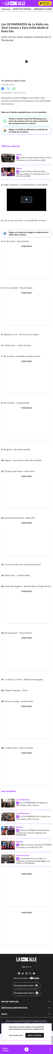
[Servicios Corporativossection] (49, 1008)
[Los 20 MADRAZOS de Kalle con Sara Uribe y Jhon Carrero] (8, 803)
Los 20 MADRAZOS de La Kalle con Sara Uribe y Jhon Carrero (33, 817)
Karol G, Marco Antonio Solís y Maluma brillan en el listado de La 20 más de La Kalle (32, 173)
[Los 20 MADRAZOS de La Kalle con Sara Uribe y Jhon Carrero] (8, 817)
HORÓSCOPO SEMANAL (22, 9)
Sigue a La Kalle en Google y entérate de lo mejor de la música (28, 233)
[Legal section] (49, 1014)
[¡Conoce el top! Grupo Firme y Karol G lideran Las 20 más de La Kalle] (8, 158)
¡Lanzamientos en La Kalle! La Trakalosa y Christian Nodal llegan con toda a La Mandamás (33, 860)
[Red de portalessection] (49, 1001)
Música (19, 154)
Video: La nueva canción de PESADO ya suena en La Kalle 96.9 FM (34, 846)
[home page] (26, 959)
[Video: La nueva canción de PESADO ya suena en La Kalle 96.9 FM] (8, 845)
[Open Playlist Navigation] (50, 1049)
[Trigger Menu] (3, 3)
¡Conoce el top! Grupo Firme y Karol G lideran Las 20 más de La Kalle (33, 158)
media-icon (26, 1049)
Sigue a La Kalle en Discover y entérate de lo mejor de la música (28, 130)
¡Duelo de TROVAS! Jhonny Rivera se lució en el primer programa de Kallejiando (32, 832)
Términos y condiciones (14, 1023)
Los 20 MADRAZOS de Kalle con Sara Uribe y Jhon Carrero (32, 803)
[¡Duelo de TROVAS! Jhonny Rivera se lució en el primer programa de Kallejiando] (8, 830)
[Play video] (26, 62)
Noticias (19, 827)
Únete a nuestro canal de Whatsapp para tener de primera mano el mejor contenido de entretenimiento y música (28, 121)
